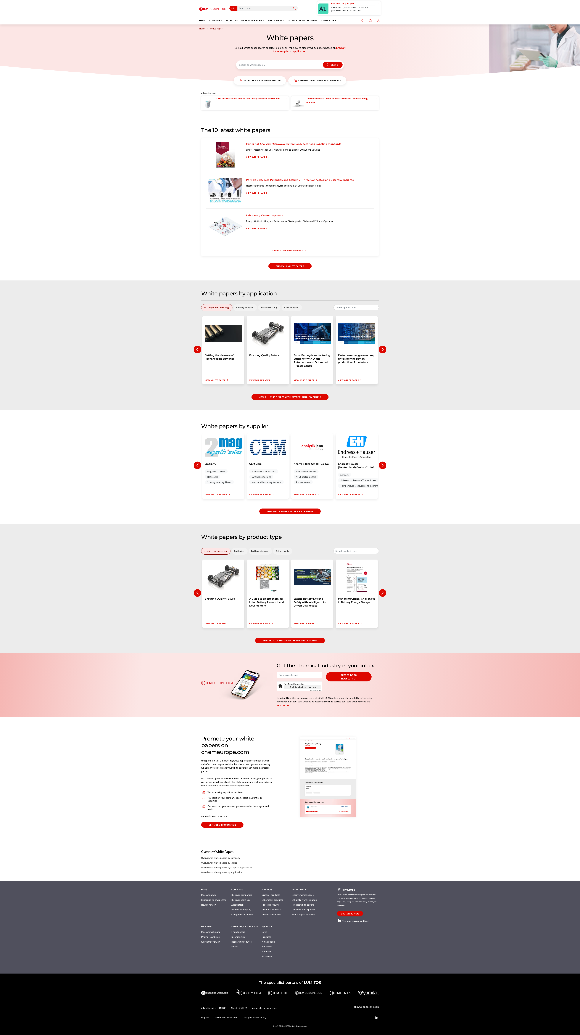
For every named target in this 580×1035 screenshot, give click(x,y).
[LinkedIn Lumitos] (377, 1017)
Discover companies (241, 894)
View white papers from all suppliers (290, 511)
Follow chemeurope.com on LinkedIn (355, 921)
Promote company (241, 909)
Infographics (238, 936)
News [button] (202, 20)
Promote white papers (303, 909)
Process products (270, 904)
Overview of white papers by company (220, 857)
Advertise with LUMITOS (213, 1007)
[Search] (294, 8)
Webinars (266, 951)
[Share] (362, 21)
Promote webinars (211, 936)
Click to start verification (303, 687)
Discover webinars (210, 931)
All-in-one (267, 956)
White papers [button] (276, 20)
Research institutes (241, 941)
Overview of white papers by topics (219, 862)
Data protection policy (254, 1017)
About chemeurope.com (264, 1007)
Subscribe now (350, 913)
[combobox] (356, 307)
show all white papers (290, 266)
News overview (208, 904)
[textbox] (356, 307)
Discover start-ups (240, 899)
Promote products (271, 909)
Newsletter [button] (328, 20)
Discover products (271, 894)
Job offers (267, 946)
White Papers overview (303, 914)
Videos (234, 946)
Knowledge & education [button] (302, 20)
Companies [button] (215, 20)
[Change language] (370, 21)
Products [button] (232, 20)
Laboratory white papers (304, 899)
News (264, 931)
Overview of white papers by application (221, 872)
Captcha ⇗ (315, 690)
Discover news (208, 894)
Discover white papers (303, 894)
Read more (283, 705)
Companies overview (242, 914)
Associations (238, 904)
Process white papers (303, 904)
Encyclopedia (238, 931)
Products (266, 936)
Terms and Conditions (226, 1017)
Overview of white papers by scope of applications (227, 867)
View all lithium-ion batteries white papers (290, 640)
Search (334, 64)
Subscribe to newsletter (349, 676)
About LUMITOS (239, 1007)
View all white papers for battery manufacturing (290, 397)
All (232, 8)
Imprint (205, 1017)
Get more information (222, 824)
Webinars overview (210, 941)
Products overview (271, 914)
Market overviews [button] (252, 20)
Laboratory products (272, 899)
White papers (268, 941)
